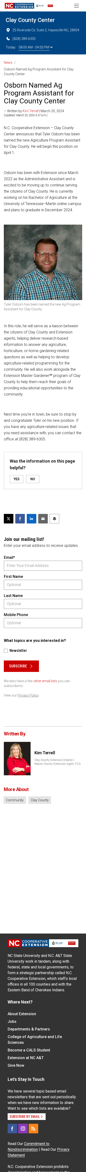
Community (15, 800)
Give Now (16, 1065)
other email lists (45, 681)
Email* (9, 557)
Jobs (12, 1021)
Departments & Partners (29, 1029)
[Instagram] (23, 1128)
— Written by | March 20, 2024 (34, 111)
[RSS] (33, 1128)
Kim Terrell (30, 111)
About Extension (22, 1014)
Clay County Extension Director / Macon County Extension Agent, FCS (57, 761)
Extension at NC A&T (26, 1058)
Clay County (40, 800)
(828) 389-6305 (24, 39)
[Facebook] (12, 1128)
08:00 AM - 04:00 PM (34, 47)
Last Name (13, 595)
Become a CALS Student (29, 1050)
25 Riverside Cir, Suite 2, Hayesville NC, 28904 (45, 30)
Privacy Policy (28, 695)
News (8, 62)
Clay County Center (30, 20)
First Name (13, 576)
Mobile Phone (16, 614)
